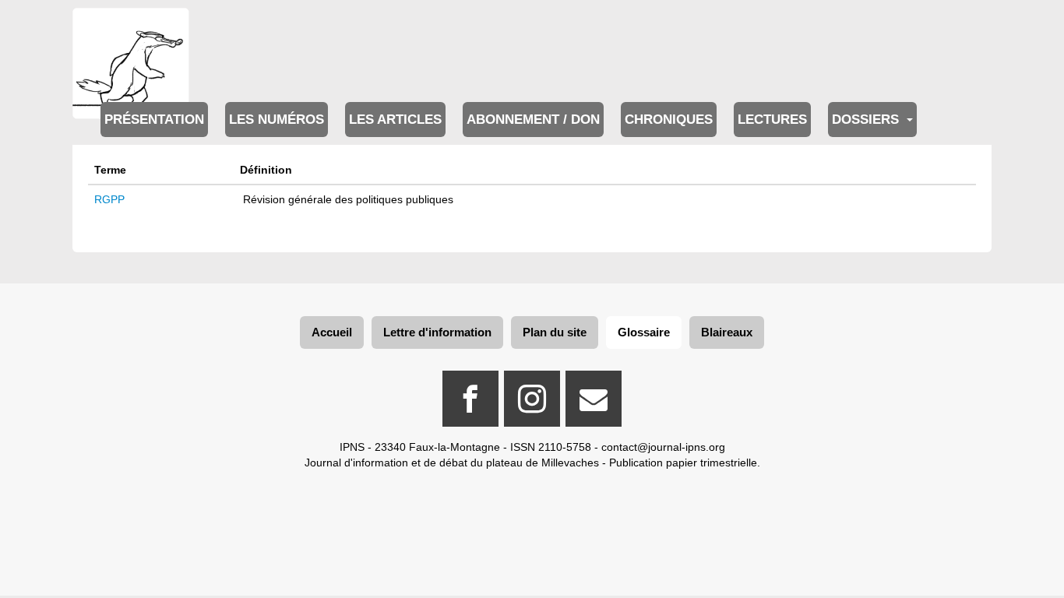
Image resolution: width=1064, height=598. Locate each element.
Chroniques (669, 119)
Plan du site (555, 332)
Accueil (332, 332)
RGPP (109, 199)
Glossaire (644, 332)
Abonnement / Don (533, 119)
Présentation (154, 119)
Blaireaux (726, 332)
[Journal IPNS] (130, 29)
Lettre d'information (437, 332)
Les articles (395, 119)
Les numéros (276, 119)
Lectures (772, 119)
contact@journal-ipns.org (663, 447)
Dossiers (867, 119)
